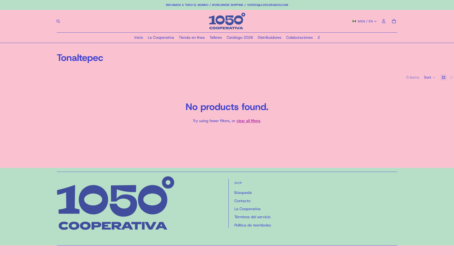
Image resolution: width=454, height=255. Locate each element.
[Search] (58, 21)
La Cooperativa (247, 208)
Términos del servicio (252, 216)
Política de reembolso (252, 225)
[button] (430, 77)
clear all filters (248, 120)
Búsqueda (243, 192)
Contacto (242, 200)
